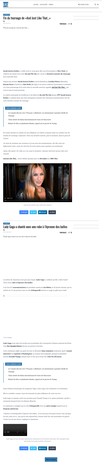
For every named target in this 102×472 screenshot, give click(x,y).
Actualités (43, 4)
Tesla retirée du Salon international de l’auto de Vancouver (29, 119)
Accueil (35, 4)
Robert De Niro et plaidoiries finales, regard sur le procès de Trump (32, 123)
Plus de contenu (51, 459)
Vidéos (51, 4)
